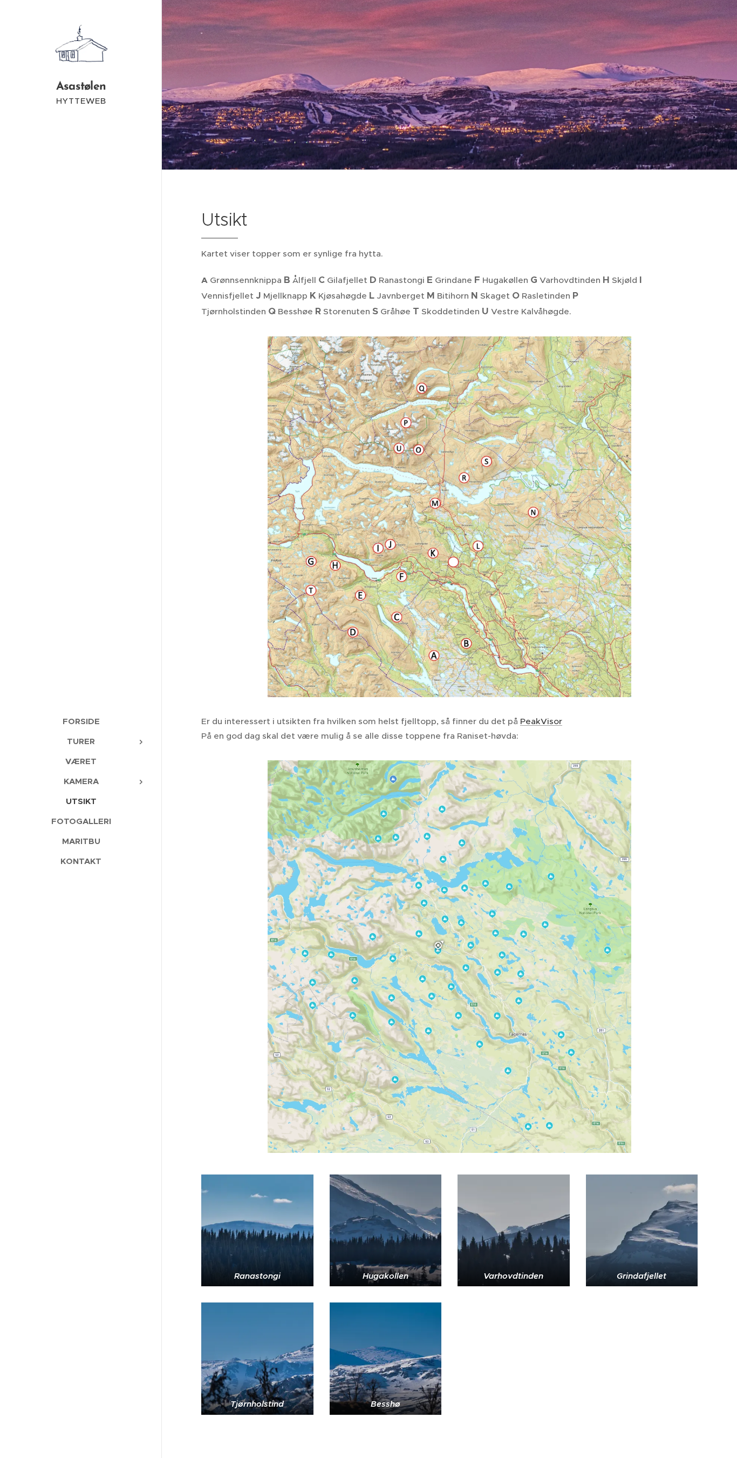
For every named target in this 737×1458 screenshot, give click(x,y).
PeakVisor (541, 721)
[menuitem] (81, 721)
